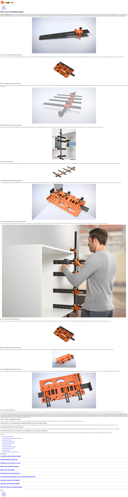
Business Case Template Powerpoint (9, 466)
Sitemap (3, 495)
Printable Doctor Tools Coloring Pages (10, 473)
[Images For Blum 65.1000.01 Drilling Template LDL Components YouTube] (64, 106)
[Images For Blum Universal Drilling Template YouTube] (64, 391)
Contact (3, 492)
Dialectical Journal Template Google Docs (9, 446)
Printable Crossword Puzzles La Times (10, 463)
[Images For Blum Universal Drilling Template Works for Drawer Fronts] (64, 70)
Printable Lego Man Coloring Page (7, 448)
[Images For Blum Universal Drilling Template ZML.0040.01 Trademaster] (64, 359)
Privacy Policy (4, 494)
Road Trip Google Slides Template (7, 436)
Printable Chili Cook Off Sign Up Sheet (8, 441)
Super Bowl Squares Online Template (10, 483)
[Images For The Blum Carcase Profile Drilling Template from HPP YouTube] (64, 35)
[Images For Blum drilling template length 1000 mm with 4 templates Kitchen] (64, 172)
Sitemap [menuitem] (3, 9)
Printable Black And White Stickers (8, 443)
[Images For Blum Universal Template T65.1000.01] (64, 144)
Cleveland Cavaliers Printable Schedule (10, 456)
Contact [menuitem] (3, 5)
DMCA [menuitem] (3, 7)
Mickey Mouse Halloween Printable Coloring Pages (10, 451)
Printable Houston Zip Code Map (9, 459)
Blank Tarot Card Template (7, 469)
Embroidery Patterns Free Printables (10, 480)
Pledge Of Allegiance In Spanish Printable (11, 487)
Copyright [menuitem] (4, 6)
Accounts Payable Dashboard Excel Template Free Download (12, 438)
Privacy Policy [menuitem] (4, 8)
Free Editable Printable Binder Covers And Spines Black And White (17, 476)
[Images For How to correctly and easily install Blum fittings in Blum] (64, 271)
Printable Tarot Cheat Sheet (6, 445)
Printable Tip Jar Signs (6, 450)
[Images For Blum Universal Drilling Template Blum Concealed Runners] (64, 334)
